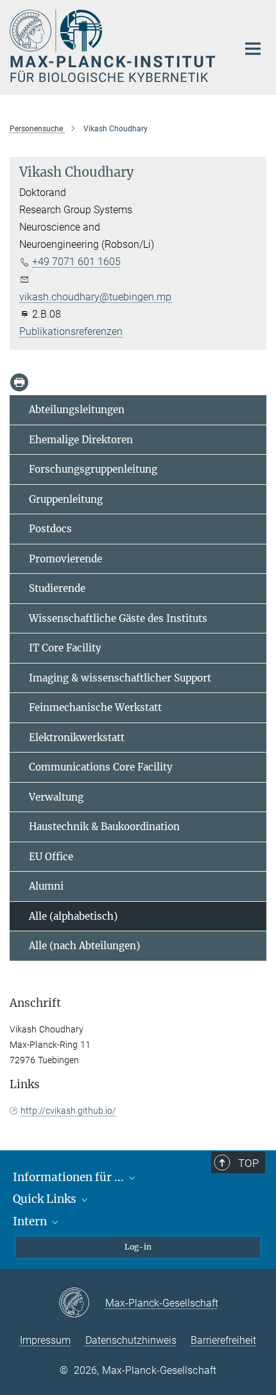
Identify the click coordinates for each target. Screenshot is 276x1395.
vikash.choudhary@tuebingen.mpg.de (105, 297)
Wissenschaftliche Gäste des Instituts (118, 618)
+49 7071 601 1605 (76, 262)
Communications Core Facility (101, 767)
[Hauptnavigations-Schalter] (253, 48)
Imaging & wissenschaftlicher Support (120, 678)
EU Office (51, 857)
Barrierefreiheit (223, 1340)
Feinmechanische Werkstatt (95, 707)
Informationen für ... (69, 1177)
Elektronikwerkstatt (77, 737)
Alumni (46, 886)
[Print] (19, 382)
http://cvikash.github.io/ (68, 1110)
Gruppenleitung (66, 499)
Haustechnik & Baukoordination (104, 826)
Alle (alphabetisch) (73, 916)
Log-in (138, 1247)
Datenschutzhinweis (131, 1340)
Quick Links (46, 1199)
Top (248, 1163)
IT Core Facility (65, 648)
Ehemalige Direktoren (81, 440)
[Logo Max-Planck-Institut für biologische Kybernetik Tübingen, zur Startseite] (114, 46)
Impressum (45, 1340)
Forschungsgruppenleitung (93, 469)
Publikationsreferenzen (71, 331)
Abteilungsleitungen (77, 410)
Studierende (57, 588)
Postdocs (50, 529)
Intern (31, 1221)
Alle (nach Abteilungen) (84, 946)
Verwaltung (56, 797)
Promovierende (65, 559)
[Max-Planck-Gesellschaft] (81, 1303)
